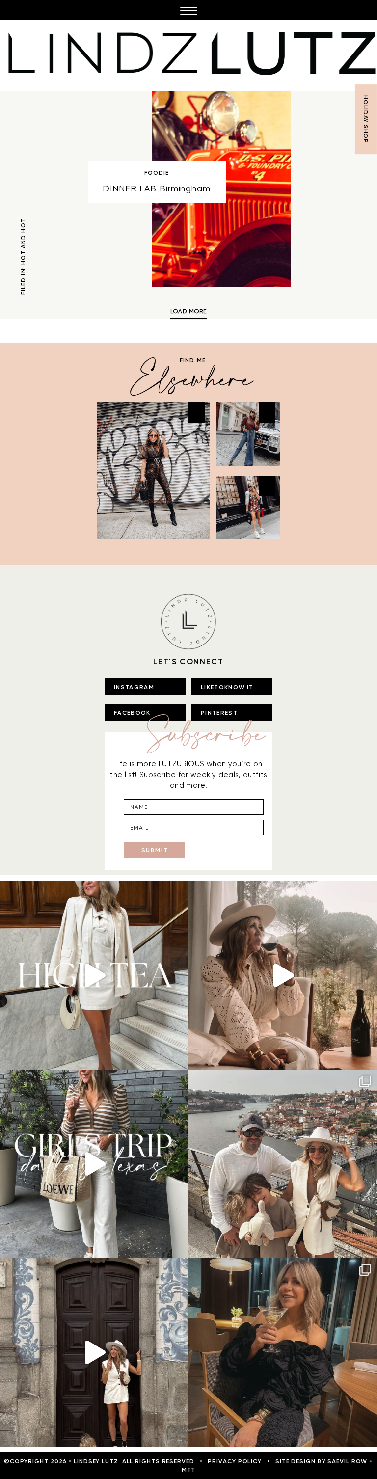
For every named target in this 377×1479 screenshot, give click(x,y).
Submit (154, 850)
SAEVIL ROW (347, 1461)
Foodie (156, 172)
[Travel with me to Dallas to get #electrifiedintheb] (94, 1164)
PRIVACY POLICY (235, 1461)
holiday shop (365, 119)
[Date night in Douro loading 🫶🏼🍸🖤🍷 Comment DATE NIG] (282, 1352)
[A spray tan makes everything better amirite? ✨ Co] (282, 975)
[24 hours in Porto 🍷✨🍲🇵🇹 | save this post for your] (94, 1352)
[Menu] (188, 10)
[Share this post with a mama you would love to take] (94, 975)
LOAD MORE (188, 311)
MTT (189, 1469)
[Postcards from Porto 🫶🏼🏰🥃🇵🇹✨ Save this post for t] (282, 1164)
